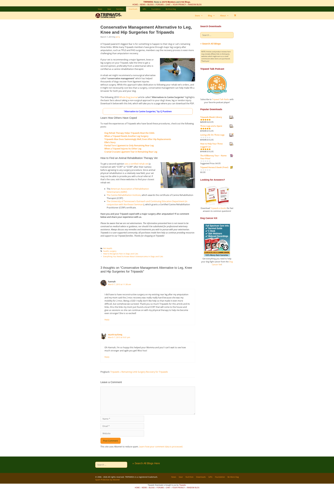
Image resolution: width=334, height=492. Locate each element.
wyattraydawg (115, 334)
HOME (135, 4)
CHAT (168, 4)
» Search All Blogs (210, 43)
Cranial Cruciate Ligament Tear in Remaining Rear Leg (130, 151)
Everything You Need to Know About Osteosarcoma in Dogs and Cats (133, 256)
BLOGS (150, 4)
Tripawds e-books (218, 208)
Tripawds (182, 485)
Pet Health (107, 248)
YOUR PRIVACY (179, 4)
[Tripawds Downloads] (110, 15)
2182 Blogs (185, 2)
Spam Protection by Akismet (107, 479)
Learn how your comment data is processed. (161, 446)
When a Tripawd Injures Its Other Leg (122, 148)
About (223, 15)
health (106, 251)
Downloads (133, 9)
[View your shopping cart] (235, 15)
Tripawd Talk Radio (220, 99)
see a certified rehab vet (136, 163)
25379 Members (169, 2)
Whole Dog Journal (128, 97)
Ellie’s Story (110, 142)
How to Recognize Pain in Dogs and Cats (120, 253)
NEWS (142, 4)
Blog (210, 15)
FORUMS (160, 4)
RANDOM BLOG (195, 4)
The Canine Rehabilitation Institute (124, 195)
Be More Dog (171, 9)
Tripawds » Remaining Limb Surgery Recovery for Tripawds (139, 371)
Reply (107, 319)
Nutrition (119, 9)
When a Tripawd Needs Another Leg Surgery (126, 136)
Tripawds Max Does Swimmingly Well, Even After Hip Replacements (137, 139)
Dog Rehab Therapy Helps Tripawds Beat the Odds (129, 133)
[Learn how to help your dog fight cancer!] (217, 255)
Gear (109, 9)
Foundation (155, 9)
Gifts (144, 9)
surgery (113, 251)
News (100, 9)
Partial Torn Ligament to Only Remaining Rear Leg (129, 145)
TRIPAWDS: (148, 2)
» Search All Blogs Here (146, 463)
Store (197, 15)
